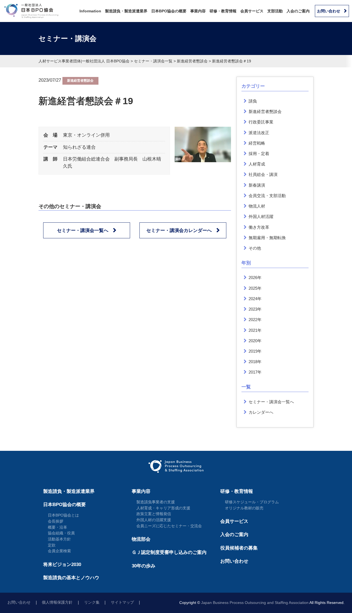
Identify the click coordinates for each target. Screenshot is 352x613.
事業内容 (198, 11)
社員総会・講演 (263, 174)
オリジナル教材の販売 (244, 508)
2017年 (255, 372)
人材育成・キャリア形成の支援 (163, 508)
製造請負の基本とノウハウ (71, 577)
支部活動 (275, 11)
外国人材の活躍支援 (153, 520)
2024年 (255, 298)
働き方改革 (259, 227)
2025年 (255, 288)
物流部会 (141, 539)
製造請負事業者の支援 (155, 502)
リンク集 (92, 602)
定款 (52, 545)
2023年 (255, 309)
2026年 (255, 277)
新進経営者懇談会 (80, 80)
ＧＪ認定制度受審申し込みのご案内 (169, 552)
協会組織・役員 (61, 533)
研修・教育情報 (223, 11)
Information (90, 11)
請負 (253, 101)
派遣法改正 (259, 132)
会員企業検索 (59, 551)
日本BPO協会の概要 (168, 11)
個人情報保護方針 (57, 602)
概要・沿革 (57, 527)
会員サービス (251, 11)
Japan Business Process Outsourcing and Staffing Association (255, 603)
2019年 (255, 351)
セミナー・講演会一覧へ (82, 230)
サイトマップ (122, 602)
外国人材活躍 (261, 216)
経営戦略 (257, 143)
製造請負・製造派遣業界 (126, 11)
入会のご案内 (298, 11)
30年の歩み (143, 565)
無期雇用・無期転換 (267, 237)
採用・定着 (259, 153)
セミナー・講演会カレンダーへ (179, 230)
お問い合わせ (328, 11)
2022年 (255, 319)
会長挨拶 (55, 521)
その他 (255, 248)
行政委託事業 (261, 122)
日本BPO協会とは (63, 515)
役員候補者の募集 (239, 548)
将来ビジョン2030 (62, 564)
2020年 (255, 340)
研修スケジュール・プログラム (252, 502)
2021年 (255, 330)
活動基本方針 (59, 539)
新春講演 (257, 185)
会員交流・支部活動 (267, 195)
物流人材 (257, 206)
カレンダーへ (261, 412)
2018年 (255, 361)
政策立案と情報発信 (153, 514)
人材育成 (257, 164)
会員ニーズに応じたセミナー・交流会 (169, 526)
